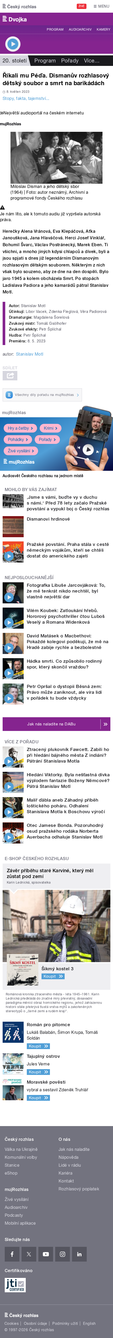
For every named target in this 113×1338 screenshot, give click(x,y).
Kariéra (65, 1173)
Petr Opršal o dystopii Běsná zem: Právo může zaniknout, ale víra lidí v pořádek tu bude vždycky (64, 692)
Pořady (70, 60)
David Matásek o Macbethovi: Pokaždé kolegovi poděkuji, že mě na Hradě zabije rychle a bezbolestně (68, 641)
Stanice (12, 1165)
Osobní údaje (35, 1323)
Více (92, 60)
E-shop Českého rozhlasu (37, 858)
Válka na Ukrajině (21, 1149)
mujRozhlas (14, 412)
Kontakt (66, 1181)
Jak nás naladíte (74, 1149)
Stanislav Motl (29, 354)
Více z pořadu (22, 741)
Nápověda (69, 1157)
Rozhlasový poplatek (79, 1188)
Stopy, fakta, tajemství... (26, 98)
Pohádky (16, 439)
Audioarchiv (80, 29)
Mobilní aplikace (20, 1223)
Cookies (11, 1323)
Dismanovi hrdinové (48, 519)
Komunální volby (21, 1157)
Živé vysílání (19, 450)
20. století (15, 60)
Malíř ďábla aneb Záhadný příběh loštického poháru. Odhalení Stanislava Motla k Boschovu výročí (66, 805)
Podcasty (14, 1215)
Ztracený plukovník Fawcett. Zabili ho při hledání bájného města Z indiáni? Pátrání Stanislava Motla (68, 755)
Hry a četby (18, 428)
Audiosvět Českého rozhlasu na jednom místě (43, 476)
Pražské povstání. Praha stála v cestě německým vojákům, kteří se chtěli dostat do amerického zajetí (68, 550)
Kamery (103, 29)
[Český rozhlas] (19, 6)
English (89, 1323)
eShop (11, 1173)
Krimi (48, 428)
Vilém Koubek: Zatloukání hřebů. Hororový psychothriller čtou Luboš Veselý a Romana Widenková (66, 616)
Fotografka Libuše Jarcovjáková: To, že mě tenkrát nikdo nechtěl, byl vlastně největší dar (66, 591)
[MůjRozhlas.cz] (10, 124)
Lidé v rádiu (70, 1165)
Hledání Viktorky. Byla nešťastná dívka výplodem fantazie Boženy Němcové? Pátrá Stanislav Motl (68, 780)
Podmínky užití (65, 1323)
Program (55, 29)
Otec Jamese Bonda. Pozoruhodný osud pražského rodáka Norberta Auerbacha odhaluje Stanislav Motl (65, 831)
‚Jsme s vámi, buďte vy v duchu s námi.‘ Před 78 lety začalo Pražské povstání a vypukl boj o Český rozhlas (68, 503)
